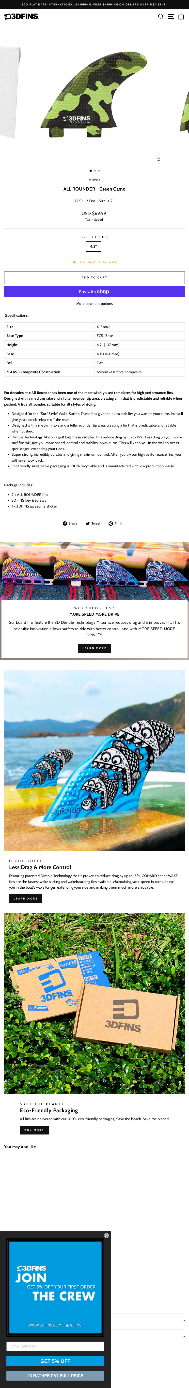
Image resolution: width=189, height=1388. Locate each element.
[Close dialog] (106, 1235)
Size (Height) (94, 237)
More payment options (94, 303)
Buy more (34, 1130)
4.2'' (93, 246)
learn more (94, 648)
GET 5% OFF (55, 1361)
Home (93, 180)
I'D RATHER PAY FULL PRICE (55, 1376)
